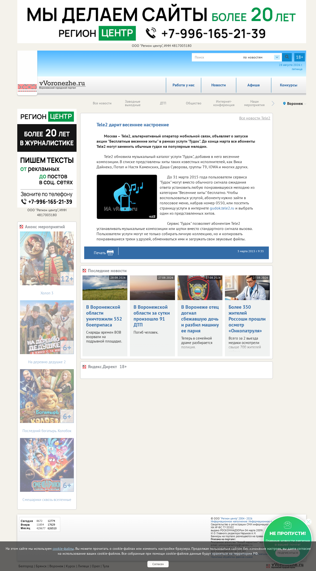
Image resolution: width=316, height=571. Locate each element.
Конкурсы (288, 84)
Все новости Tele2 (254, 117)
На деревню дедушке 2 (49, 353)
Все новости (102, 103)
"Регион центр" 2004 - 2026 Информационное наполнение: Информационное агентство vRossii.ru (252, 520)
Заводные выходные (132, 103)
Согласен (158, 564)
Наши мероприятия (254, 103)
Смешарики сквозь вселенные (46, 491)
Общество (193, 103)
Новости (218, 84)
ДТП (163, 103)
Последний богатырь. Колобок (46, 422)
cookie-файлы (63, 548)
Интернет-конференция (224, 103)
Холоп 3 (57, 284)
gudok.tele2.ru (222, 208)
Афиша (253, 84)
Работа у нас (184, 84)
